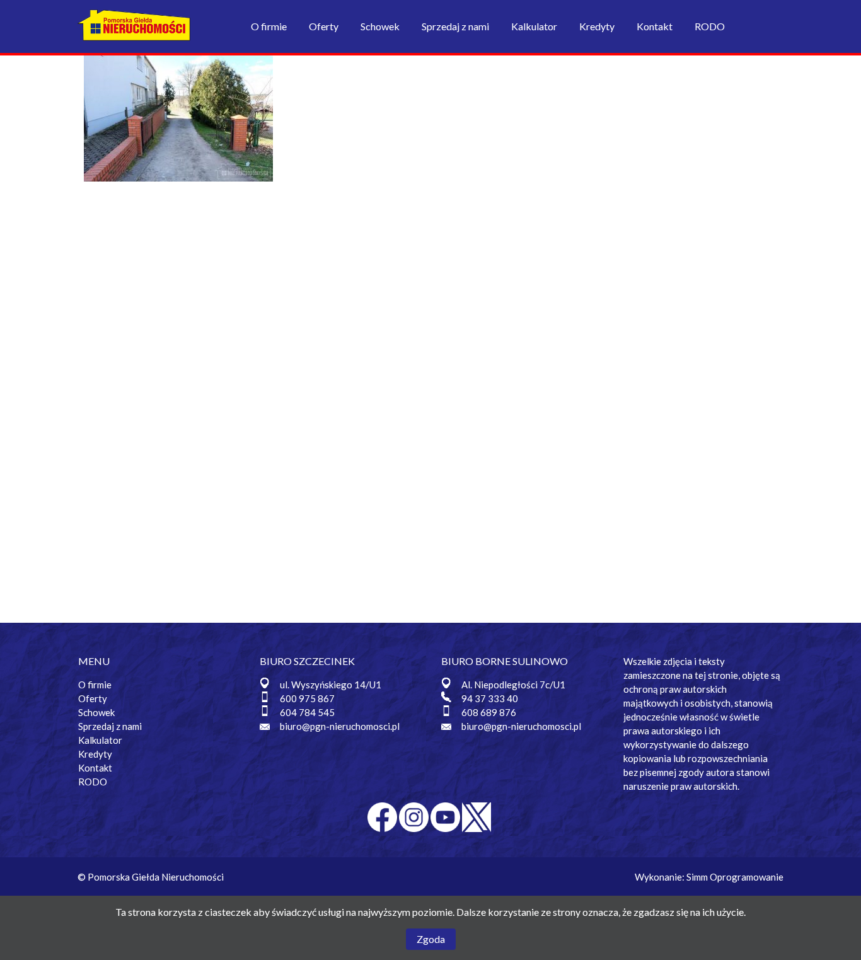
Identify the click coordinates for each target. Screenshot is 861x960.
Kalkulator (534, 26)
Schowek (380, 26)
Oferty (323, 26)
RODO (710, 26)
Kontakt (655, 26)
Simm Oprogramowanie (734, 876)
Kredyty (597, 26)
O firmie (269, 26)
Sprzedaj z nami (455, 26)
